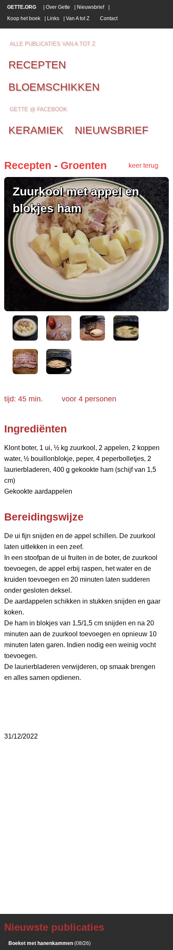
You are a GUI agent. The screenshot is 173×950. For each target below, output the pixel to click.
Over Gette (58, 7)
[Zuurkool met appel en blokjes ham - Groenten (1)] (25, 338)
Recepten (27, 165)
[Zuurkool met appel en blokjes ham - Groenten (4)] (126, 338)
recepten (37, 64)
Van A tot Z (77, 18)
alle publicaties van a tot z (52, 44)
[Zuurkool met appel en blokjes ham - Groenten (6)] (58, 371)
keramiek (35, 130)
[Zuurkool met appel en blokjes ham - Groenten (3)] (92, 338)
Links (53, 18)
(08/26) (49, 943)
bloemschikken (54, 87)
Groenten (83, 165)
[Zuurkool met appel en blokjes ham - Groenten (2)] (58, 338)
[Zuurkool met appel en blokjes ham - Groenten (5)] (25, 371)
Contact (109, 18)
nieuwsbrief (111, 130)
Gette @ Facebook (38, 109)
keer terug (143, 165)
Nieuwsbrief (90, 7)
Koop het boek (23, 18)
